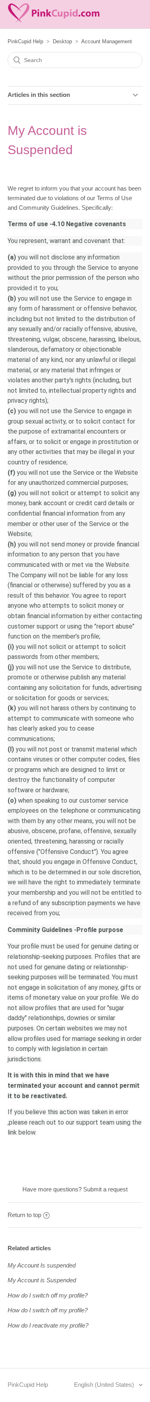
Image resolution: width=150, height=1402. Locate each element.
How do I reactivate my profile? (48, 1325)
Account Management (106, 41)
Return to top (24, 1214)
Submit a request (105, 1189)
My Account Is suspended (42, 1265)
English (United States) (105, 1384)
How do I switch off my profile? (48, 1295)
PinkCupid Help (25, 41)
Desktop (62, 41)
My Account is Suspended (42, 1280)
